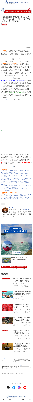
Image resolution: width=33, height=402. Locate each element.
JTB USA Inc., (26, 209)
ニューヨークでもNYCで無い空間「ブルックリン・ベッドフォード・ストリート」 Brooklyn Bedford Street (16, 183)
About (3, 204)
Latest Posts (9, 204)
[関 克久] (5, 210)
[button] (29, 268)
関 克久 (11, 207)
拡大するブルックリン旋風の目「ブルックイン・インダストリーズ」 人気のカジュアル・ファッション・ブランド (16, 175)
